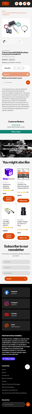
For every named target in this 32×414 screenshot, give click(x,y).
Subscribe (14, 315)
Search (4, 372)
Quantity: (7, 68)
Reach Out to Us (15, 326)
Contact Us (5, 375)
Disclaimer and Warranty (10, 390)
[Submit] (28, 404)
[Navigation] (28, 3)
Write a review (16, 132)
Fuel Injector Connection (8, 56)
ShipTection (6, 182)
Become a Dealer (7, 378)
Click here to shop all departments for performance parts (16, 149)
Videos (4, 381)
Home (3, 11)
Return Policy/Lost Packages (11, 384)
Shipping (4, 62)
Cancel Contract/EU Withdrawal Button (14, 393)
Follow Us (13, 293)
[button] (27, 366)
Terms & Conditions (8, 387)
